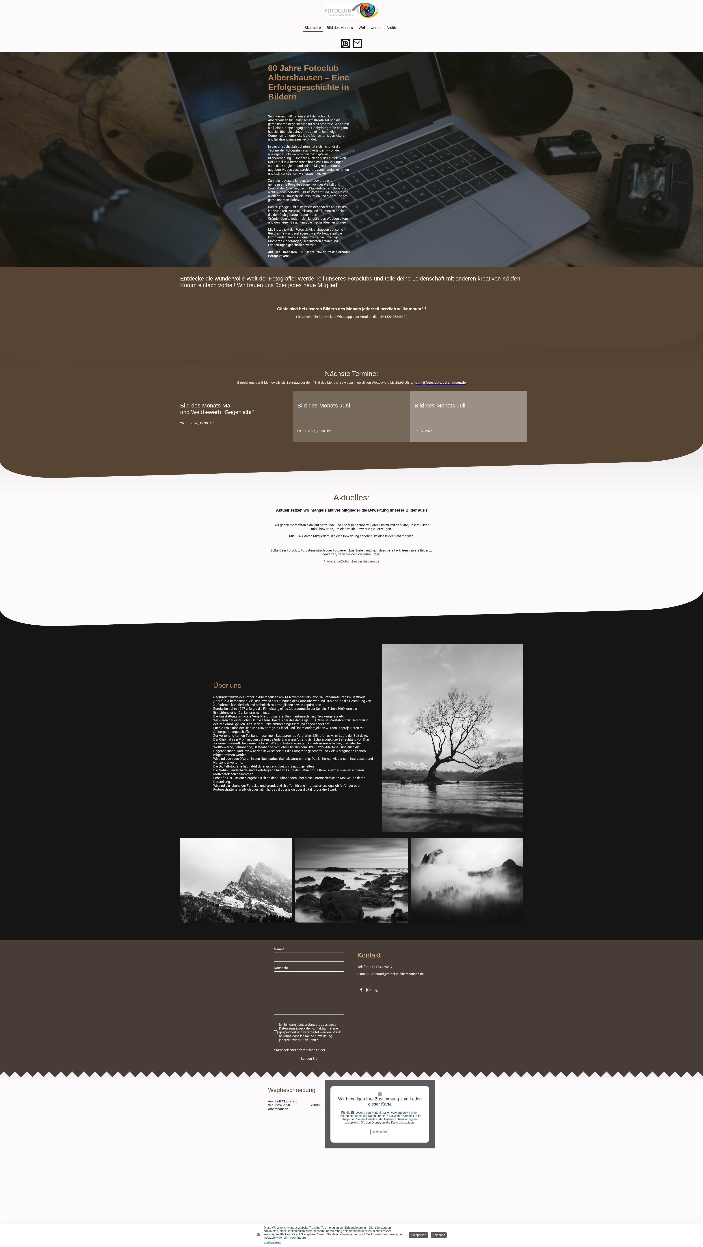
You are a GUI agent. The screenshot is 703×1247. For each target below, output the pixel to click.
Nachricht (281, 968)
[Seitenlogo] (351, 10)
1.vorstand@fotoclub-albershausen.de (351, 561)
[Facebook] (361, 990)
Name (279, 949)
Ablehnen (438, 1235)
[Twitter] (375, 990)
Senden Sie (309, 1058)
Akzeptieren (380, 1131)
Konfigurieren (272, 1242)
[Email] (357, 43)
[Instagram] (345, 43)
